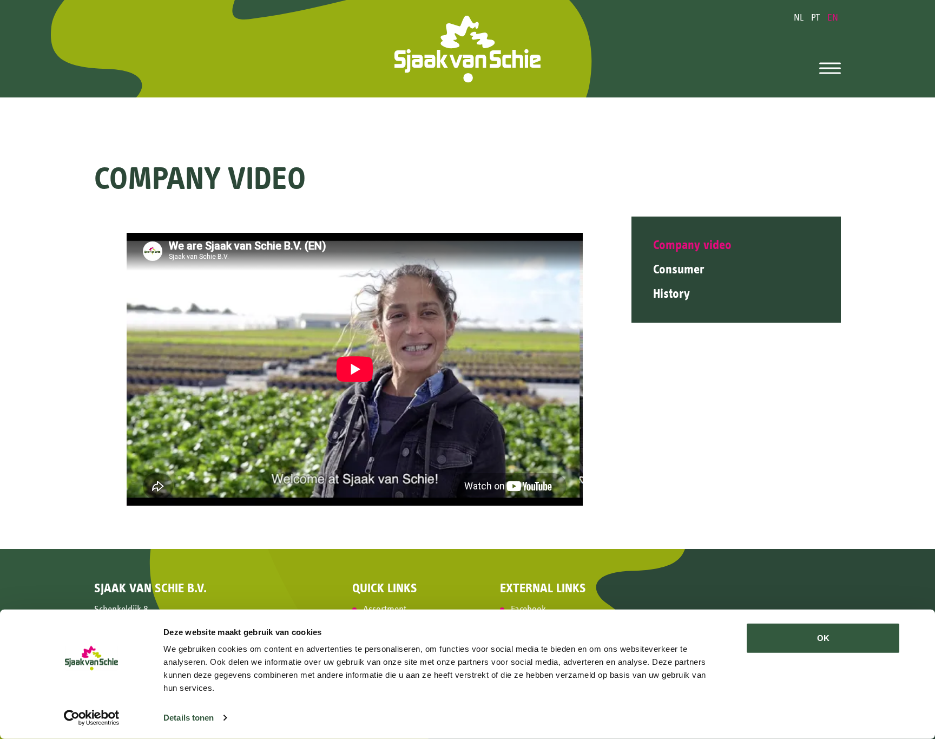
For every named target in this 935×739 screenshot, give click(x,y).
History (671, 293)
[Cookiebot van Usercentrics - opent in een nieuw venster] (91, 718)
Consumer (678, 269)
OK (823, 638)
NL (800, 17)
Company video (692, 245)
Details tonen (188, 717)
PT (816, 17)
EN (832, 17)
